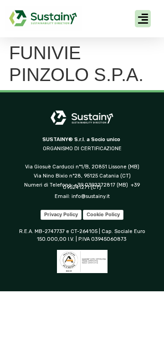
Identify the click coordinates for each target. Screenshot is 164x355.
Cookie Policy (103, 214)
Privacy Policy (61, 214)
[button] (143, 18)
